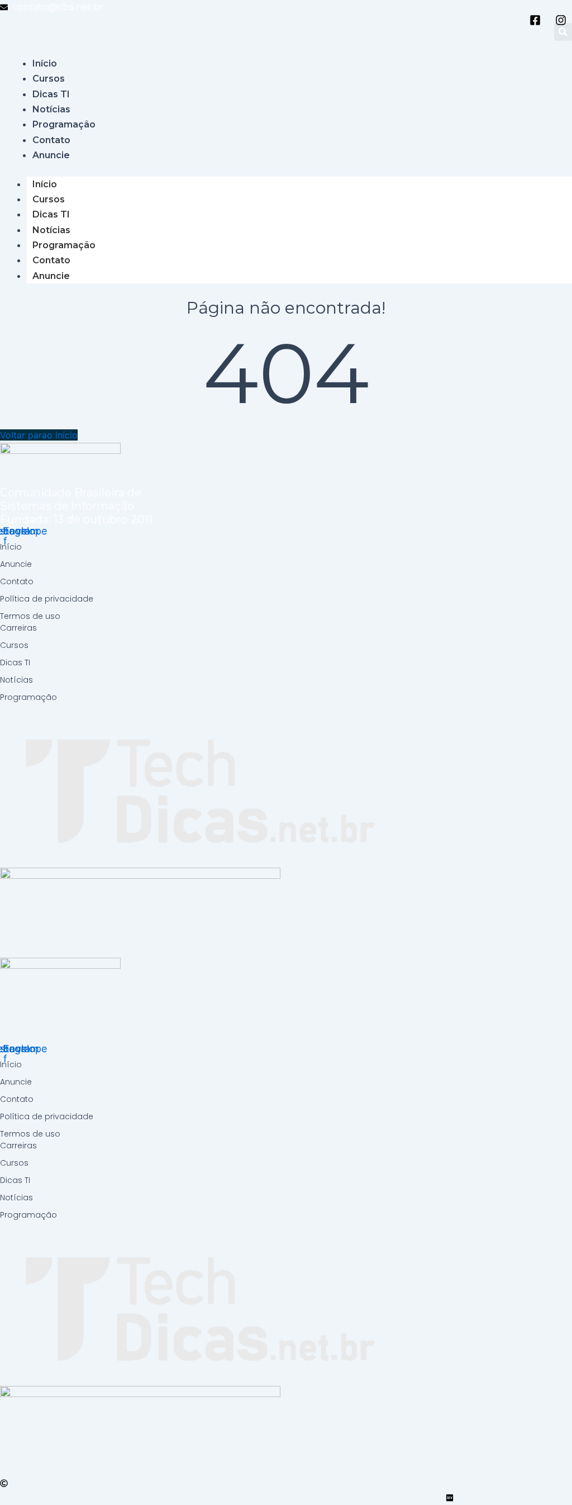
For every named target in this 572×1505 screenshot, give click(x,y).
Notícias (51, 230)
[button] (563, 32)
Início (44, 184)
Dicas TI (51, 214)
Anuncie (51, 276)
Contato (51, 260)
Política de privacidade (46, 598)
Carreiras (18, 627)
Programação (64, 245)
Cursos (48, 199)
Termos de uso (30, 616)
